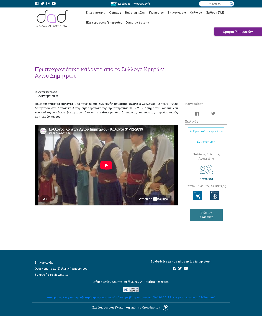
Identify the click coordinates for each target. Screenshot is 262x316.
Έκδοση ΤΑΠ (215, 12)
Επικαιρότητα (95, 12)
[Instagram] (48, 4)
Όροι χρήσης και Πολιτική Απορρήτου (61, 268)
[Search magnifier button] (231, 3)
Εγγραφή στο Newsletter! (52, 274)
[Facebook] (36, 4)
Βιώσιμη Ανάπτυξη (206, 215)
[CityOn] (114, 4)
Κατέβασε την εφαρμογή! (134, 3)
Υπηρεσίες (156, 12)
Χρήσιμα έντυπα (137, 22)
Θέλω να (196, 12)
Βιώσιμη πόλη (135, 12)
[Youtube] (54, 4)
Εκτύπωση (207, 142)
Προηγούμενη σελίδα (207, 131)
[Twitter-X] (42, 4)
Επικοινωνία (177, 12)
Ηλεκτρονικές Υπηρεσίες (104, 22)
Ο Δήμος (115, 12)
